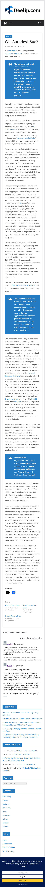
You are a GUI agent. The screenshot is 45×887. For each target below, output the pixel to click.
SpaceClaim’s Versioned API (25, 764)
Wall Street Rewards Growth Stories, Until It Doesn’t (22, 719)
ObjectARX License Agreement (23, 285)
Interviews (6, 808)
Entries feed (7, 844)
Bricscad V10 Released (30, 638)
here (21, 203)
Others (5, 819)
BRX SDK (17, 402)
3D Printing (7, 796)
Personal (6, 823)
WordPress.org (8, 851)
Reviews (6, 826)
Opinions (8, 36)
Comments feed (9, 847)
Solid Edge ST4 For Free (23, 754)
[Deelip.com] (5, 23)
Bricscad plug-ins (11, 399)
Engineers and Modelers (16, 632)
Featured (6, 804)
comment (11, 51)
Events (5, 800)
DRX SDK (34, 399)
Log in (5, 840)
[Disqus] (22, 668)
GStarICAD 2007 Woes (13, 54)
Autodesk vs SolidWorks (26, 138)
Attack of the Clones (12, 605)
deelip (22, 47)
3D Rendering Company (12, 758)
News (5, 811)
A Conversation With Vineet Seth (24, 750)
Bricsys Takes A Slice (13, 616)
